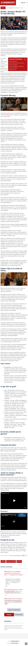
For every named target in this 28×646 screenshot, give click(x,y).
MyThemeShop (14, 643)
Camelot (11, 7)
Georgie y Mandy (11, 561)
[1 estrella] (1, 555)
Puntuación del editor (13, 67)
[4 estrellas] (5, 555)
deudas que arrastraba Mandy (9, 335)
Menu (22, 2)
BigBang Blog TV (15, 641)
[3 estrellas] (4, 555)
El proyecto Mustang (13, 61)
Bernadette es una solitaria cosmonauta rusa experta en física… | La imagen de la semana (13, 581)
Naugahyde (7, 367)
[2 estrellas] (2, 555)
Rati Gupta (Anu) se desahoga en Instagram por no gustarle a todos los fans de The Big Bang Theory (14, 602)
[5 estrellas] (7, 555)
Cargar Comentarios (14, 610)
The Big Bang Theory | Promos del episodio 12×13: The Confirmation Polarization (14, 593)
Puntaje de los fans (12, 69)
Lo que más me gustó (13, 64)
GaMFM (3, 561)
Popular (9, 614)
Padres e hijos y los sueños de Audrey (16, 63)
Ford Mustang (8, 115)
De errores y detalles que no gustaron (16, 66)
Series (3, 8)
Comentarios (19, 614)
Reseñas (19, 561)
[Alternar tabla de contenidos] (24, 59)
